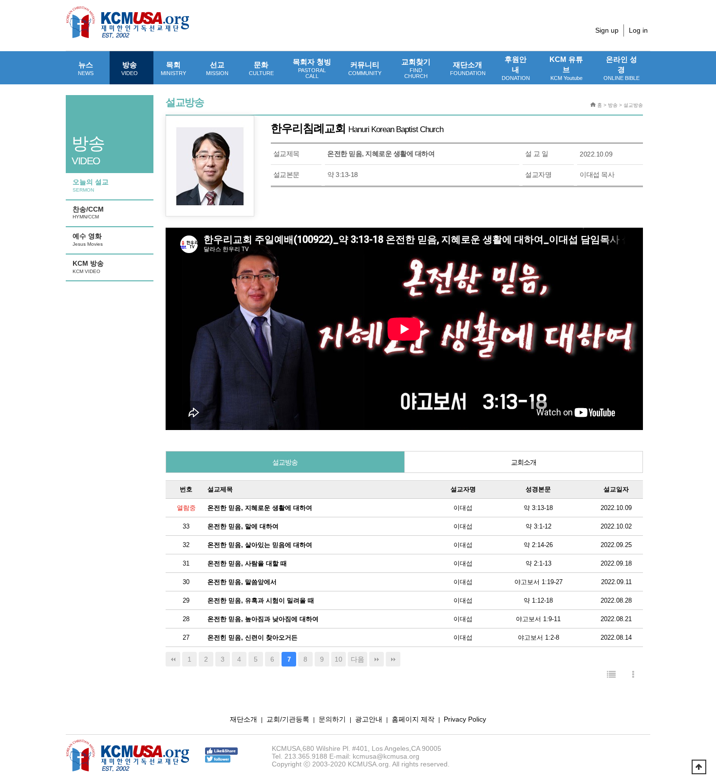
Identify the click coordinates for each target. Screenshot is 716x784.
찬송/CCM (88, 212)
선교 (217, 68)
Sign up (607, 30)
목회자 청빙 (312, 68)
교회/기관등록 (287, 719)
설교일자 (616, 489)
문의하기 (332, 719)
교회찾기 (416, 68)
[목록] (611, 675)
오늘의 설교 (91, 185)
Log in (638, 30)
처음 (173, 659)
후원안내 (516, 68)
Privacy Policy (465, 719)
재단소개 (468, 68)
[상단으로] (699, 767)
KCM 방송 (88, 266)
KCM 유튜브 (566, 68)
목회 (173, 68)
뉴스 (86, 68)
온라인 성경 (621, 68)
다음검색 (393, 659)
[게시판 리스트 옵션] (633, 675)
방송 (129, 68)
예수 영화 (88, 239)
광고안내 (368, 719)
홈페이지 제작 (413, 719)
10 (338, 659)
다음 (357, 659)
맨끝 (376, 659)
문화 (261, 68)
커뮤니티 (364, 68)
